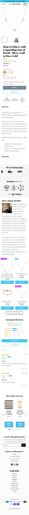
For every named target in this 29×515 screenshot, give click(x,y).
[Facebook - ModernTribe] (12, 465)
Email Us (14, 454)
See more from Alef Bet (14, 313)
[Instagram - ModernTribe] (15, 465)
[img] (6, 354)
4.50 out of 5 (18, 323)
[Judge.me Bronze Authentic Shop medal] (22, 188)
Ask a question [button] (14, 344)
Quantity (5, 75)
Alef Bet (5, 59)
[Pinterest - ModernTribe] (17, 465)
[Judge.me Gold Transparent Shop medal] (14, 188)
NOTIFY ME (14, 92)
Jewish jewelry (6, 254)
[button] (14, 20)
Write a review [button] (14, 340)
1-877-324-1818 (15, 456)
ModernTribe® (16, 508)
